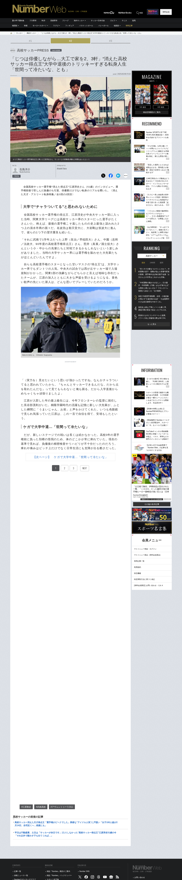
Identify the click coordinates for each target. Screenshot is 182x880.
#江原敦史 (26, 807)
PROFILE (16, 176)
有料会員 (166, 12)
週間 (161, 263)
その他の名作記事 (151, 504)
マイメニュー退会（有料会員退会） (148, 555)
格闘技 (14, 26)
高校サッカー (31, 33)
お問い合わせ (139, 877)
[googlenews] (111, 878)
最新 (143, 263)
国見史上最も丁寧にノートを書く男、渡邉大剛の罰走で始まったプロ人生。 (153, 308)
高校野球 (53, 21)
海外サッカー (79, 21)
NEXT (84, 468)
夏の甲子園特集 (18, 21)
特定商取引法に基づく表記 (144, 579)
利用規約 (137, 567)
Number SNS (84, 871)
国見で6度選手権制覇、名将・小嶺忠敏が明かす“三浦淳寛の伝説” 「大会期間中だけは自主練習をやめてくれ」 (153, 299)
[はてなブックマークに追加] (118, 176)
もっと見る (151, 324)
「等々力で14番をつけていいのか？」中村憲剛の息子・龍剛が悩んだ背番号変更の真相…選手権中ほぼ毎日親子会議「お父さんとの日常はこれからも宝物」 (154, 273)
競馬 (134, 21)
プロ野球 (32, 21)
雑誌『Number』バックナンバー (59, 875)
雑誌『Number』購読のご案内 (58, 871)
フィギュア (69, 26)
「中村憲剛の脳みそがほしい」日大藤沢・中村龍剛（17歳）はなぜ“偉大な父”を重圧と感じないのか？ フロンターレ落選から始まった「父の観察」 (153, 287)
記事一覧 (17, 871)
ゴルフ (112, 21)
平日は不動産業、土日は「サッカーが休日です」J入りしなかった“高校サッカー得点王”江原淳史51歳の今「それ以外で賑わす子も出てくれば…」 (65, 834)
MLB (43, 21)
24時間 (152, 263)
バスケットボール (86, 26)
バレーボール (103, 26)
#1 (30, 40)
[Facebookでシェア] (111, 176)
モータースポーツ (39, 26)
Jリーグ (65, 21)
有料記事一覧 (139, 561)
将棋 (25, 26)
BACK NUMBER (56, 50)
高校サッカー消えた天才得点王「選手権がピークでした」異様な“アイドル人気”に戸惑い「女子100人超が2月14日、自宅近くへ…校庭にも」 (66, 823)
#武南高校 (41, 807)
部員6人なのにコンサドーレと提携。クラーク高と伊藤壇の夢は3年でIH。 (152, 316)
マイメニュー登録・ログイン (145, 549)
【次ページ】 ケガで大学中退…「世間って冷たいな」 (70, 457)
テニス (124, 21)
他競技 (116, 26)
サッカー (19, 33)
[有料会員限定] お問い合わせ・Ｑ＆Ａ (148, 585)
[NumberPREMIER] (153, 12)
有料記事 (129, 26)
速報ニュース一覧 (21, 875)
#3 (110, 40)
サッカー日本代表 (98, 21)
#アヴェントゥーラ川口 (62, 807)
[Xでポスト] (103, 176)
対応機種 (137, 573)
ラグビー (56, 26)
